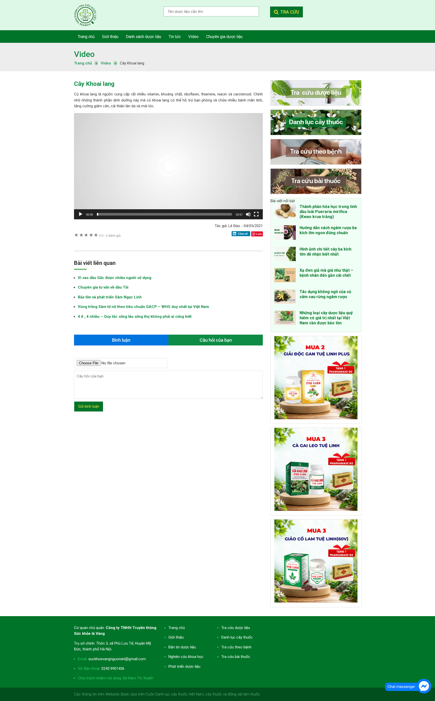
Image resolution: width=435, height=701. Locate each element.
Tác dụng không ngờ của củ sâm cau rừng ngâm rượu (325, 294)
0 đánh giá (110, 235)
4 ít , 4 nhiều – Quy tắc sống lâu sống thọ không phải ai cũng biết (135, 316)
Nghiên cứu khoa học (185, 656)
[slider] (164, 214)
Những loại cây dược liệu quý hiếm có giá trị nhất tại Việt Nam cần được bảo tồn (326, 317)
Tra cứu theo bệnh (236, 647)
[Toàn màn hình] (256, 214)
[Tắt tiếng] (248, 214)
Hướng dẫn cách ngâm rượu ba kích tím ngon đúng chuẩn (328, 230)
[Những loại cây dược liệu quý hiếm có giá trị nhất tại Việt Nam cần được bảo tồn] (285, 318)
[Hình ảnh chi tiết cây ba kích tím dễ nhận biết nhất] (285, 255)
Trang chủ (176, 627)
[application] (168, 166)
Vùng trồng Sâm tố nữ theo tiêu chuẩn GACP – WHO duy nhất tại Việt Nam (143, 306)
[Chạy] (80, 214)
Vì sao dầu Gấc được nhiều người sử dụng (114, 277)
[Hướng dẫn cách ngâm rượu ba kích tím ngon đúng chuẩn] (285, 233)
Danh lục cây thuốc (237, 637)
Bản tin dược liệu (182, 647)
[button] (168, 166)
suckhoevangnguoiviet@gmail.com (117, 659)
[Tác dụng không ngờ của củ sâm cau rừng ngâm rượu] (285, 297)
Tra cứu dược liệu (89, 15)
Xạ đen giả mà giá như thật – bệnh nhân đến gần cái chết (326, 273)
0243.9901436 (112, 668)
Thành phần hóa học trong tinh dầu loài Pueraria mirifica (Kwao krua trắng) (328, 211)
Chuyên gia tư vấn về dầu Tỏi (103, 287)
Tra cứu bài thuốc (235, 656)
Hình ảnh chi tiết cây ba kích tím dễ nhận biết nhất (325, 252)
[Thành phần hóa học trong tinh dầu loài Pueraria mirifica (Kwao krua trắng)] (285, 212)
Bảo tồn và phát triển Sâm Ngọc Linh (110, 297)
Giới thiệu (176, 637)
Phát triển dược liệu (184, 666)
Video (84, 54)
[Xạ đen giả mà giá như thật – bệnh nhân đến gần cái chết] (285, 276)
